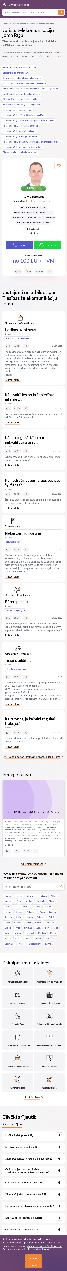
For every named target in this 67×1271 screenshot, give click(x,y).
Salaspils (40, 917)
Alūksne (8, 917)
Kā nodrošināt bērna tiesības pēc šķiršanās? (32, 482)
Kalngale (49, 944)
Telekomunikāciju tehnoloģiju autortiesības (21, 136)
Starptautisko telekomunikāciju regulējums (21, 99)
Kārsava (53, 933)
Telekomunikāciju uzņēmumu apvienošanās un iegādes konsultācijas (32, 142)
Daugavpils (31, 896)
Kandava (42, 933)
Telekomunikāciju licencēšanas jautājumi (20, 126)
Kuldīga (29, 901)
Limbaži (52, 912)
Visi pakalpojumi (19, 24)
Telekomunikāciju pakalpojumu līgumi (19, 131)
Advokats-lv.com (18, 4)
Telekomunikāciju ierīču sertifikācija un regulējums (24, 115)
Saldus (19, 912)
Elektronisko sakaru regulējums (16, 73)
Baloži (51, 917)
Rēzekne (8, 912)
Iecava (7, 933)
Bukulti (38, 922)
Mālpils (8, 938)
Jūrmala (8, 896)
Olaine (18, 938)
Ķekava (18, 933)
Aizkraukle (31, 912)
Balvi (29, 922)
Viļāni (21, 944)
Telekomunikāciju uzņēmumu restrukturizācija (22, 147)
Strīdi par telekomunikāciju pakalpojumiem (21, 104)
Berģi (47, 928)
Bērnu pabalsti (17, 601)
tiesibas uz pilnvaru (21, 329)
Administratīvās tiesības (16, 669)
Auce (38, 928)
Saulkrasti (29, 933)
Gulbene (57, 928)
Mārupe (29, 917)
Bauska (25, 906)
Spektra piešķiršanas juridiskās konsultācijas (21, 94)
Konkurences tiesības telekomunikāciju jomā (22, 78)
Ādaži (42, 912)
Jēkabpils (41, 901)
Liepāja (19, 896)
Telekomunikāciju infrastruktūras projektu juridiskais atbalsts (28, 120)
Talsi (15, 906)
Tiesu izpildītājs (18, 660)
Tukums (47, 906)
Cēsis (7, 906)
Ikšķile (18, 917)
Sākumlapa (6, 24)
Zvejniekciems (35, 944)
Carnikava (50, 922)
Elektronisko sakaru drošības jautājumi (19, 67)
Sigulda (52, 901)
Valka (47, 938)
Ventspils (8, 901)
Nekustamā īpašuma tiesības (18, 338)
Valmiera (55, 896)
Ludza (7, 922)
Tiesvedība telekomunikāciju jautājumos (20, 152)
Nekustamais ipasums (23, 533)
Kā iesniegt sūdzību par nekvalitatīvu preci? (24, 439)
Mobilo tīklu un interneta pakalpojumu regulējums (24, 83)
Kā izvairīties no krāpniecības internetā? (29, 397)
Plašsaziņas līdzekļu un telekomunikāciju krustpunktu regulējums (30, 88)
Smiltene (28, 928)
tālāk (59, 56)
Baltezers (18, 922)
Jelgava (43, 896)
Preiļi (28, 938)
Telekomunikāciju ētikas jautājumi (17, 110)
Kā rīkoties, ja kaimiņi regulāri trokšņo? (30, 721)
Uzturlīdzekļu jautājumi (15, 610)
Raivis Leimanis (33, 196)
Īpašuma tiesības (13, 542)
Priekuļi (37, 938)
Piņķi (17, 928)
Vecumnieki (10, 944)
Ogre (19, 901)
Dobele (8, 928)
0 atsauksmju (45, 201)
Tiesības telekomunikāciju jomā (33, 207)
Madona (36, 906)
